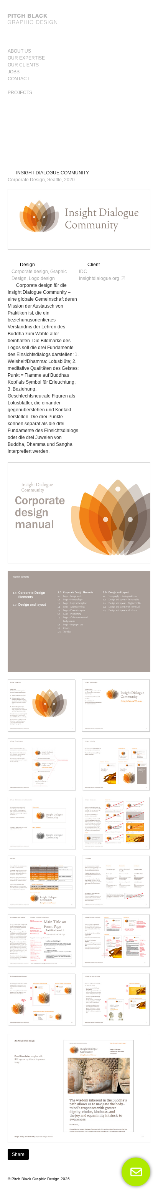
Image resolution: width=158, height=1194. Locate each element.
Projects (20, 92)
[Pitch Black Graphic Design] (79, 19)
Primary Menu (141, 47)
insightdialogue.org (100, 278)
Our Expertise (26, 58)
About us (19, 51)
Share (18, 1154)
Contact (19, 78)
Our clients (23, 65)
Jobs (14, 72)
